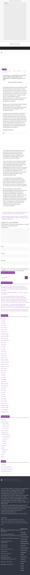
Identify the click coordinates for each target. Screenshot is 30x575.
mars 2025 (3, 353)
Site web (3, 260)
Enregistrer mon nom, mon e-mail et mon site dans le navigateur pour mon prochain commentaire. (15, 269)
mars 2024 (3, 379)
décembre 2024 (4, 360)
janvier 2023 (4, 403)
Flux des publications (6, 466)
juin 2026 (3, 321)
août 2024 (3, 368)
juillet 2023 (3, 390)
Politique (4, 441)
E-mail (3, 253)
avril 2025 (3, 351)
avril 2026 (3, 325)
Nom (2, 246)
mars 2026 (3, 327)
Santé (2, 454)
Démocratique (5, 434)
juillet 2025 (3, 344)
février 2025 (4, 355)
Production (3, 445)
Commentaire (5, 227)
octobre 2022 (4, 409)
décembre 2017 (4, 411)
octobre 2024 (4, 364)
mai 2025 (3, 349)
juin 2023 (3, 392)
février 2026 (4, 329)
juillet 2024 (3, 370)
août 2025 (3, 342)
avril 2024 (3, 377)
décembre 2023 (4, 383)
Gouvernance (4, 432)
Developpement (6, 436)
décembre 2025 (4, 334)
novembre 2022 (4, 407)
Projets (2, 448)
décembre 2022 (4, 405)
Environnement (4, 430)
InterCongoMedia (17, 70)
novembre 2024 (5, 362)
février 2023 (4, 401)
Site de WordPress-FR (6, 471)
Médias (4, 452)
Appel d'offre (5, 423)
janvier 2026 (4, 331)
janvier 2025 (4, 357)
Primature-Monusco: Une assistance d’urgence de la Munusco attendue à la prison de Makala (15, 213)
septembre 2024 (5, 366)
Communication (5, 422)
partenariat (5, 428)
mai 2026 (3, 323)
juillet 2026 (3, 318)
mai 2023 (3, 394)
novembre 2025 (5, 336)
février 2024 (4, 381)
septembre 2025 (5, 340)
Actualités (3, 419)
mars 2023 (3, 398)
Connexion (3, 464)
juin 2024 (3, 372)
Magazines (5, 449)
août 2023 (3, 388)
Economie (4, 439)
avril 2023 (3, 396)
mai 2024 (3, 375)
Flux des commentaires (6, 469)
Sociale (4, 69)
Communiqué (5, 426)
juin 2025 (3, 347)
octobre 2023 (4, 385)
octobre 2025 (4, 338)
